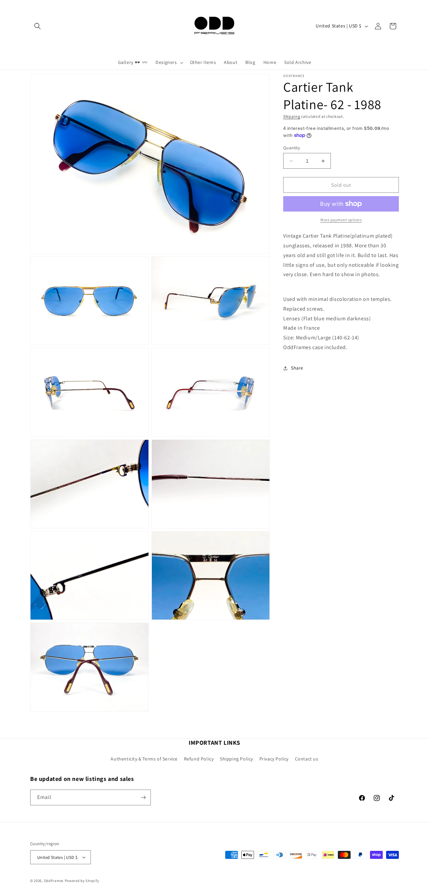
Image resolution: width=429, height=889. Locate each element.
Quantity (291, 148)
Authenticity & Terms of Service (144, 759)
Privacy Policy (274, 759)
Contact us (306, 759)
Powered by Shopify (82, 880)
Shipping (291, 116)
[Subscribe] (143, 797)
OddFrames (54, 880)
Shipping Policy (236, 759)
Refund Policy (199, 759)
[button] (37, 26)
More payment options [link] (341, 219)
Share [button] (297, 368)
